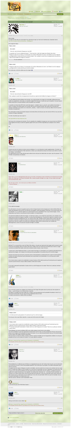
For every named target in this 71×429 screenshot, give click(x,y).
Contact (17, 423)
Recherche (38, 11)
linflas (17, 275)
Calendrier (56, 11)
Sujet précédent (13, 412)
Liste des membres (47, 11)
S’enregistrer (27, 14)
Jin (19, 163)
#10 (61, 398)
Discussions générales (19, 17)
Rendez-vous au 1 (11, 17)
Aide (62, 11)
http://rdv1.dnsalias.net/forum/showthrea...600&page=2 (21, 41)
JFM (15, 303)
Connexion (21, 14)
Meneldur (22, 24)
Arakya (22, 231)
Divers (26, 17)
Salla (32, 35)
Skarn (16, 135)
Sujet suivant (20, 412)
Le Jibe (17, 78)
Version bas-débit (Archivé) (37, 423)
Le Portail (21, 423)
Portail (31, 11)
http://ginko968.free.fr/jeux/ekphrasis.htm (18, 118)
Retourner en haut (27, 423)
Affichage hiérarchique (57, 21)
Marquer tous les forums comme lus (49, 423)
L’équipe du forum (11, 423)
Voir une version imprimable (14, 417)
